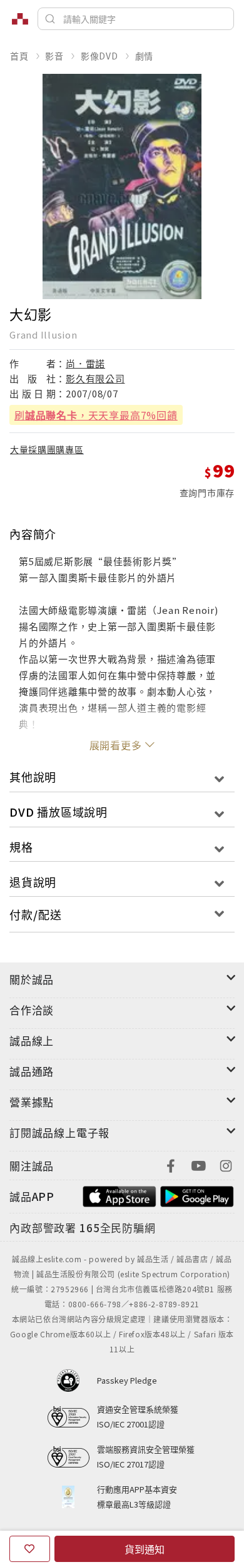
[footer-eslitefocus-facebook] (171, 1164)
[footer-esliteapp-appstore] (119, 1195)
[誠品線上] (20, 19)
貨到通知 (145, 1548)
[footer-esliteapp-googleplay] (197, 1195)
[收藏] (29, 1549)
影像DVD (99, 55)
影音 (54, 55)
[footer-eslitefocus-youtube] (198, 1164)
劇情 (144, 55)
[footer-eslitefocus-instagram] (226, 1164)
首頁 (19, 55)
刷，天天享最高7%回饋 (96, 414)
